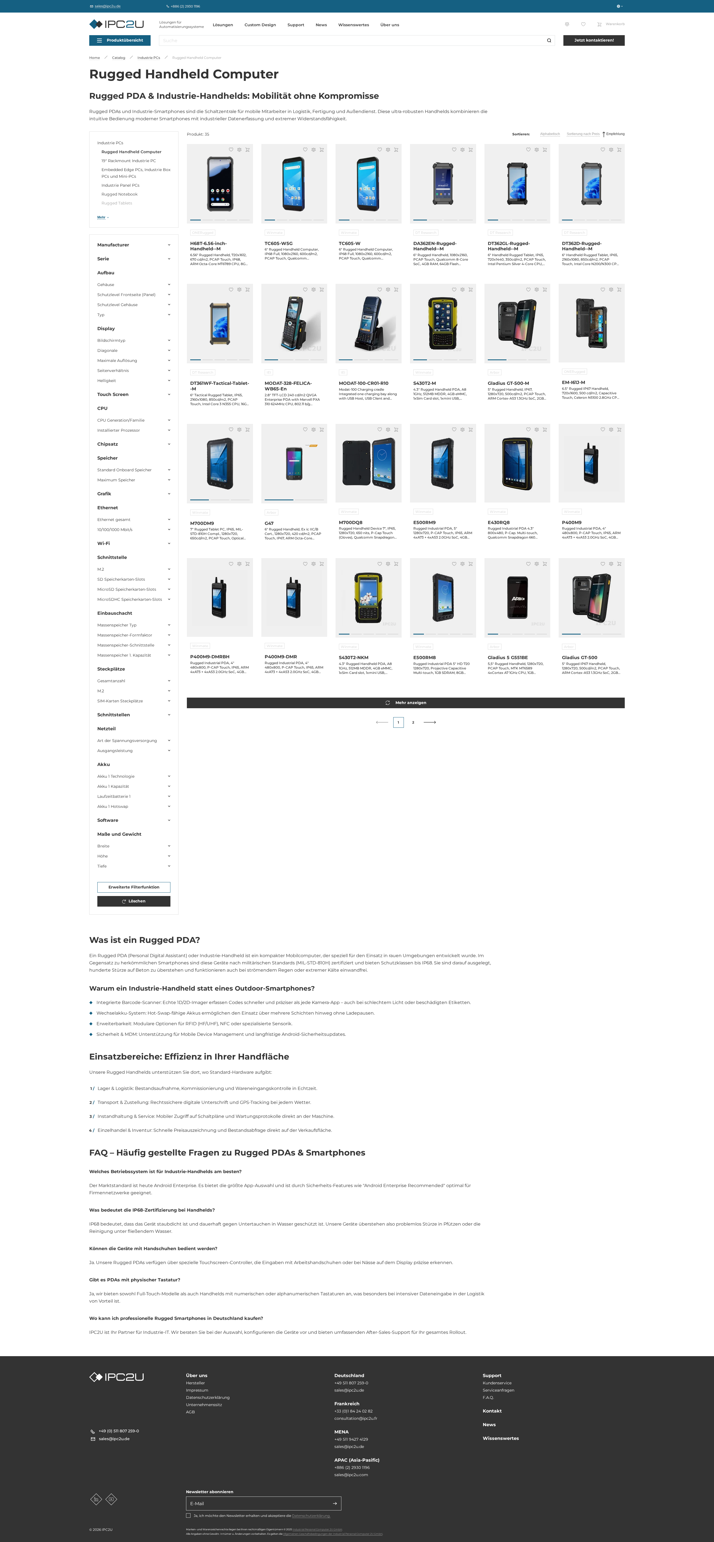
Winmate (275, 232)
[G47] (294, 466)
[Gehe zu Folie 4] (232, 359)
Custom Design (260, 24)
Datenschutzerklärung (208, 1397)
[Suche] (549, 40)
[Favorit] (230, 150)
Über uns (389, 24)
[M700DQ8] (368, 466)
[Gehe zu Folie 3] (219, 359)
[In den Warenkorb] (246, 150)
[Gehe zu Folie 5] (244, 359)
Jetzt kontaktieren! (594, 40)
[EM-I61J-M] (591, 326)
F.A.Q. (488, 1397)
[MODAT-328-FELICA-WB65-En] (294, 326)
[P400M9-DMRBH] (220, 601)
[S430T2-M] (443, 326)
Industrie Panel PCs (120, 185)
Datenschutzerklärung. (311, 1516)
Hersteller (195, 1382)
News (321, 24)
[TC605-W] (368, 187)
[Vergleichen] (238, 150)
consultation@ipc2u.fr (355, 1418)
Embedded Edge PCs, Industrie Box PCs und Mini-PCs (136, 173)
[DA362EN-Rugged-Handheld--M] (443, 187)
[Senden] (335, 1503)
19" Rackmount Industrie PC (129, 160)
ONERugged (202, 232)
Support (296, 24)
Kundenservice (497, 1382)
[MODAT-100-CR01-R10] (368, 326)
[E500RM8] (443, 601)
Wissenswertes (353, 24)
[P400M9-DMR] (294, 601)
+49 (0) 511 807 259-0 (119, 1431)
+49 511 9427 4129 (351, 1439)
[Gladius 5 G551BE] (517, 601)
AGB (190, 1411)
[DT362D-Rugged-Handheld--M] (591, 187)
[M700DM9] (220, 466)
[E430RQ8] (517, 466)
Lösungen (223, 24)
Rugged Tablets (117, 203)
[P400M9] (591, 466)
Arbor (495, 372)
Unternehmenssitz (204, 1404)
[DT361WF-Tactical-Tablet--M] (220, 326)
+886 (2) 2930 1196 (352, 1467)
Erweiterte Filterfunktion (134, 887)
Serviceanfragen (498, 1390)
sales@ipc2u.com (351, 1474)
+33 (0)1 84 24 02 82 (353, 1411)
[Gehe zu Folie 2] (207, 359)
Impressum (197, 1390)
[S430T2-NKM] (368, 601)
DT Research (425, 232)
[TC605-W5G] (294, 187)
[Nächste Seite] (430, 722)
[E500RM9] (443, 466)
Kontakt (492, 1411)
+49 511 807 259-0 (351, 1382)
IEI (269, 372)
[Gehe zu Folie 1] (195, 359)
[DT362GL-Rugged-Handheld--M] (517, 187)
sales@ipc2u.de (349, 1390)
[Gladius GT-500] (591, 601)
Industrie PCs (110, 142)
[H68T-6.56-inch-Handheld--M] (220, 187)
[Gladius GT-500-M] (517, 326)
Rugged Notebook (120, 194)
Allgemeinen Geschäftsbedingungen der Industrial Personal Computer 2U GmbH (332, 1533)
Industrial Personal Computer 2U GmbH (317, 1529)
